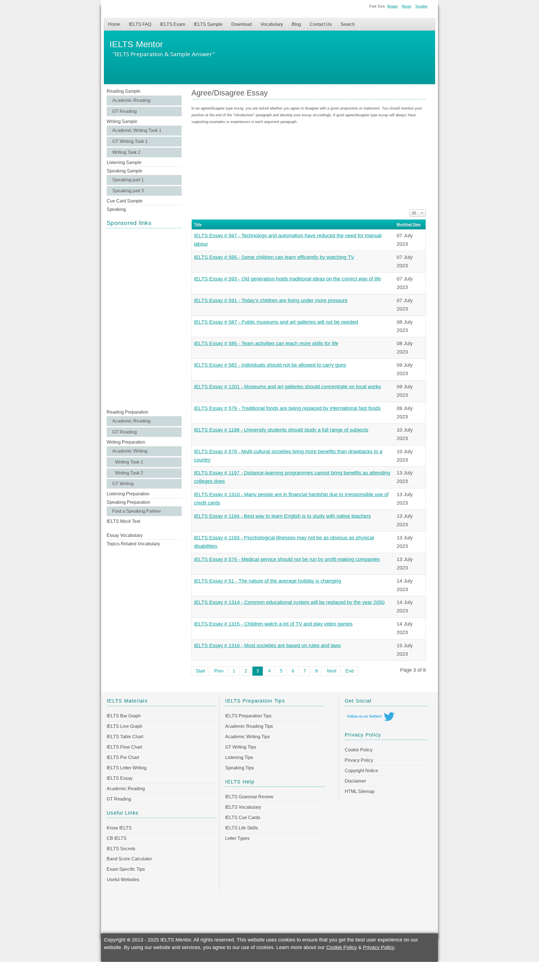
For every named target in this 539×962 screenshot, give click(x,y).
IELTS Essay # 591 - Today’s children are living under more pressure (271, 300)
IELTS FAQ (140, 24)
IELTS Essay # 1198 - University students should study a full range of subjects (281, 430)
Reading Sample (123, 91)
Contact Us (321, 24)
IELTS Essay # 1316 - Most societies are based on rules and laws (267, 645)
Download (241, 24)
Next (331, 671)
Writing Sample (122, 121)
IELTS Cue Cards (242, 817)
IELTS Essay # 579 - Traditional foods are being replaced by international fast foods (287, 408)
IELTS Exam (172, 24)
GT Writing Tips (240, 747)
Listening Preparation (128, 493)
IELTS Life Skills (241, 828)
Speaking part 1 (128, 179)
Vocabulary (272, 24)
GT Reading (124, 111)
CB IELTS (117, 838)
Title (198, 224)
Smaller (421, 6)
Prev (218, 671)
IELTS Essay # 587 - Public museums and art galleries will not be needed (276, 322)
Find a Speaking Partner (136, 511)
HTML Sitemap (359, 791)
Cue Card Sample (125, 201)
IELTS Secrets (121, 848)
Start (200, 671)
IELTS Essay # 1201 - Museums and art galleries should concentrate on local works (287, 386)
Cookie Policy (359, 749)
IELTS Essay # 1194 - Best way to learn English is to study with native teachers (282, 516)
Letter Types (237, 838)
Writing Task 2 (126, 152)
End (350, 671)
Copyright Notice (361, 770)
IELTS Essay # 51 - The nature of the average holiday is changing (267, 581)
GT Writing (123, 483)
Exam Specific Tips (126, 869)
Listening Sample (124, 162)
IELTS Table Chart (125, 736)
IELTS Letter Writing (127, 767)
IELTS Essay (120, 778)
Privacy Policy (359, 760)
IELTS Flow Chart (124, 747)
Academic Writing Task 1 (136, 130)
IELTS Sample (208, 24)
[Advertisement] (144, 318)
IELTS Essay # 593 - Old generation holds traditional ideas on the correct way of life (287, 279)
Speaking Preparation (128, 502)
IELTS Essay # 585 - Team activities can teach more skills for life (266, 343)
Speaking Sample (124, 170)
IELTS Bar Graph (124, 715)
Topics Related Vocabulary (133, 543)
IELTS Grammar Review (249, 796)
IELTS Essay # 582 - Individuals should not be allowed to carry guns (270, 365)
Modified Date (409, 224)
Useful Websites (123, 879)
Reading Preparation (127, 412)
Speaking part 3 (128, 190)
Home (114, 24)
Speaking (116, 209)
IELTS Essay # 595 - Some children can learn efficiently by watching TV (274, 257)
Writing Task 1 (129, 462)
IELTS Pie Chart (123, 757)
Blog (296, 24)
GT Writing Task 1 (130, 141)
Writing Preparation (126, 442)
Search (348, 24)
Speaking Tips (239, 767)
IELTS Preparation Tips (248, 715)
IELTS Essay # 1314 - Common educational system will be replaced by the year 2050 (289, 602)
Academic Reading (131, 100)
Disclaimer (355, 781)
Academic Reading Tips (249, 726)
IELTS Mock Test (123, 521)
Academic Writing (129, 451)
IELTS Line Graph (124, 726)
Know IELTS (119, 828)
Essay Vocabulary (125, 535)
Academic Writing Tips (247, 736)
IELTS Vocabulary (243, 807)
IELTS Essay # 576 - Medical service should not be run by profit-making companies (287, 559)
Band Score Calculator (129, 858)
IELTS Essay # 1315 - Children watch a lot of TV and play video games (273, 624)
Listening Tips (239, 757)
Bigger (392, 6)
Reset (406, 6)
